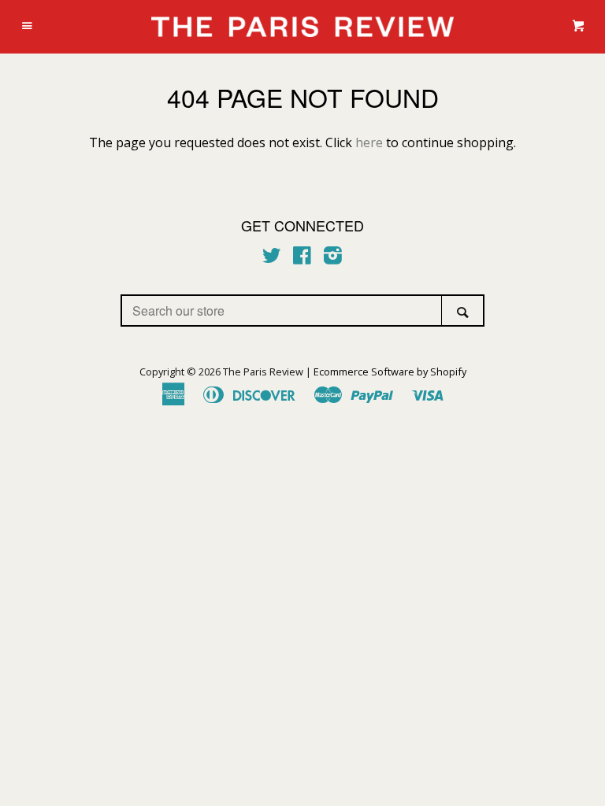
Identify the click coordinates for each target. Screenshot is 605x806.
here (369, 142)
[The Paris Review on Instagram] (333, 258)
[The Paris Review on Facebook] (302, 258)
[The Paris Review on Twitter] (271, 258)
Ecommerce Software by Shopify (390, 371)
